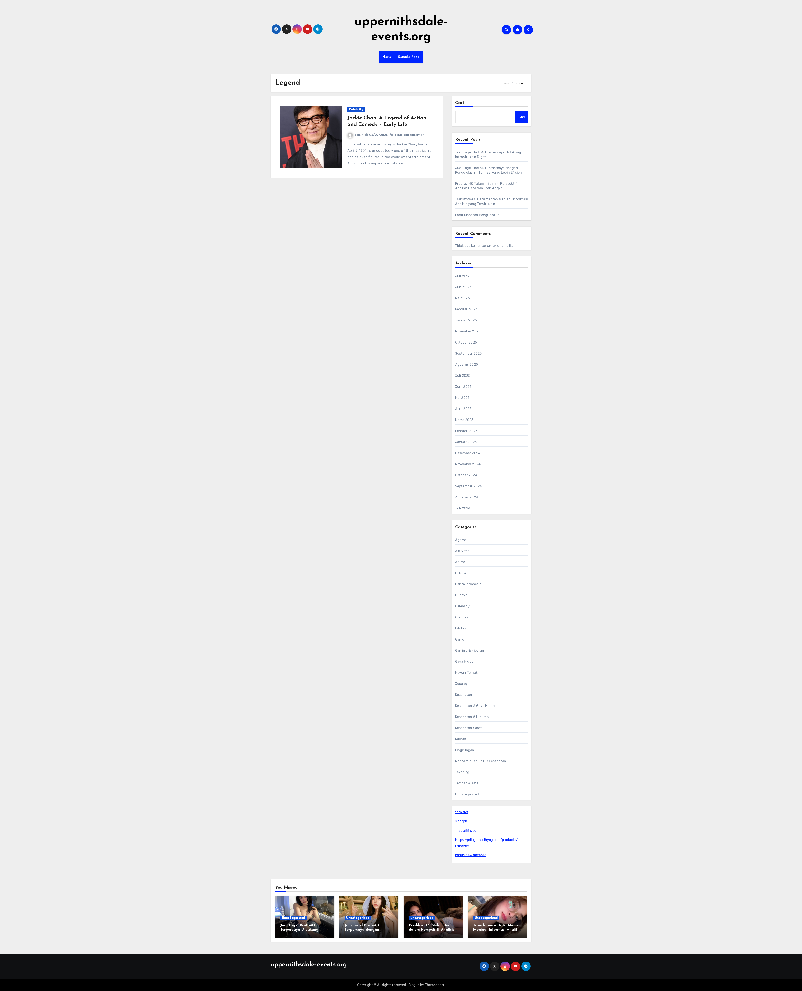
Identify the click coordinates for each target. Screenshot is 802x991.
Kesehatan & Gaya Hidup (475, 706)
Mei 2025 (462, 398)
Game (459, 639)
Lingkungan (464, 750)
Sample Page (409, 57)
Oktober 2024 (466, 475)
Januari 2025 (466, 442)
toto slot (461, 812)
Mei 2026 (462, 298)
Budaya (461, 595)
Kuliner (460, 739)
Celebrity (356, 109)
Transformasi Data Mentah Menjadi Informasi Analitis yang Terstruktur (497, 930)
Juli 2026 (463, 276)
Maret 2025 (464, 420)
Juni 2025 (463, 387)
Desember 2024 (468, 453)
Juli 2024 (463, 508)
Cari (459, 103)
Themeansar (434, 985)
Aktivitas (462, 551)
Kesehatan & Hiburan (472, 717)
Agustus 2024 (466, 497)
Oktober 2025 (466, 342)
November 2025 (468, 331)
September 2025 (468, 353)
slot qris (461, 821)
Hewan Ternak (466, 673)
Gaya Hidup (464, 662)
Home (387, 57)
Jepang (461, 684)
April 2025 (463, 409)
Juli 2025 (462, 376)
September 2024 (468, 486)
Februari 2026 (466, 309)
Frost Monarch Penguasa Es (477, 215)
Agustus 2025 (466, 365)
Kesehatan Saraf (468, 728)
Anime (460, 562)
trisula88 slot (465, 831)
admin (358, 135)
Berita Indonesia (468, 584)
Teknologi (462, 772)
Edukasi (461, 628)
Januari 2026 (466, 320)
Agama (460, 540)
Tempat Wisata (467, 783)
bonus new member (470, 855)
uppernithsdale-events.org (309, 965)
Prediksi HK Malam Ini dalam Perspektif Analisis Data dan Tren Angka (431, 930)
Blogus (414, 985)
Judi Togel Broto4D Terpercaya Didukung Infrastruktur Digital (299, 930)
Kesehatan (463, 695)
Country (461, 617)
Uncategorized (467, 794)
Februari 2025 (466, 431)
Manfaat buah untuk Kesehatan (480, 761)
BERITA (461, 573)
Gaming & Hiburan (469, 650)
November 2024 (468, 464)
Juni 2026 (463, 287)
